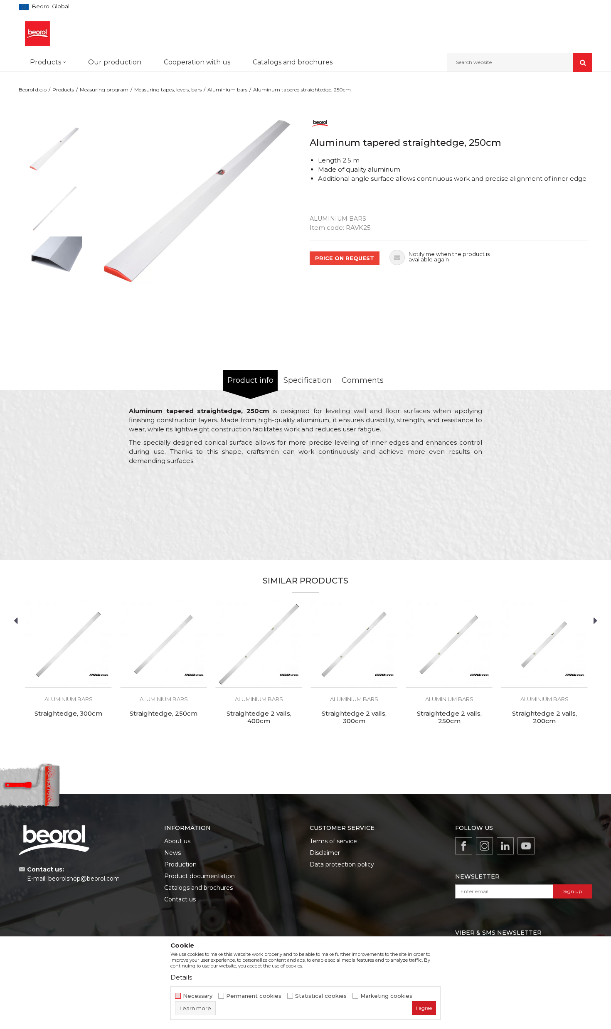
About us (177, 841)
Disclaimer (325, 853)
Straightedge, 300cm (68, 713)
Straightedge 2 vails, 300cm (354, 717)
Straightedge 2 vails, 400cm (259, 717)
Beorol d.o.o (33, 89)
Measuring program (104, 89)
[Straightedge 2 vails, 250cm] (449, 644)
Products (63, 89)
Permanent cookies (253, 996)
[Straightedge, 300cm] (68, 644)
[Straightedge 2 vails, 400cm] (259, 644)
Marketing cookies (386, 996)
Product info (250, 380)
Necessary (197, 996)
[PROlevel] (99, 675)
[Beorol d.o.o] (37, 33)
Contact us (180, 899)
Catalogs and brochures (198, 887)
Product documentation (199, 876)
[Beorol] (320, 123)
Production (180, 864)
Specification (307, 380)
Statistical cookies (321, 996)
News (172, 853)
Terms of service (333, 841)
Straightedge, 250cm (163, 713)
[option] (54, 153)
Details (181, 977)
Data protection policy (342, 864)
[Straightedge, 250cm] (164, 644)
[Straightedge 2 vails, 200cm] (544, 644)
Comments (363, 380)
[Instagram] (484, 846)
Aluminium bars (227, 89)
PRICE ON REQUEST (344, 258)
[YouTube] (526, 846)
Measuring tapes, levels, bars (168, 89)
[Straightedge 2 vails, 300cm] (354, 644)
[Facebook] (464, 846)
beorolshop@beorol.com (84, 878)
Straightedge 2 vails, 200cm (544, 717)
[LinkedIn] (505, 846)
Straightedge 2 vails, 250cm (449, 717)
